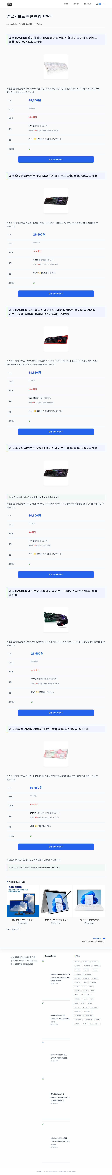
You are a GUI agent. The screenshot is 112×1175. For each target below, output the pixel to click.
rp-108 (85, 1007)
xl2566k (77, 1024)
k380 (92, 990)
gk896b (77, 990)
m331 (85, 999)
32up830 (77, 982)
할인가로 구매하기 (56, 159)
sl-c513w (87, 1011)
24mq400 (96, 966)
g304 (84, 986)
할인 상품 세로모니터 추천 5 (22, 920)
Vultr (60, 1171)
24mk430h (77, 966)
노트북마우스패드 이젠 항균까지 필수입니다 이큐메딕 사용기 (60, 1019)
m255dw (89, 995)
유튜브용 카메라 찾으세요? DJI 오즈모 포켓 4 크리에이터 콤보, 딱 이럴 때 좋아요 (60, 978)
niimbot (77, 1007)
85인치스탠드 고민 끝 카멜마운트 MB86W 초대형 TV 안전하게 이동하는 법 (60, 1097)
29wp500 (77, 978)
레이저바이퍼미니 (94, 1024)
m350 (92, 999)
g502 (90, 986)
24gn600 (94, 961)
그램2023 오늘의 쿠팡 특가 (89, 920)
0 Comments (61, 983)
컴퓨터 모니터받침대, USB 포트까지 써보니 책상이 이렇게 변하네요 (60, 1141)
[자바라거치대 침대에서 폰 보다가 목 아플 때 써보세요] (45, 1057)
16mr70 (77, 961)
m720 (82, 1003)
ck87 (84, 982)
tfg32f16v (78, 1019)
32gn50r (86, 978)
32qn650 (94, 978)
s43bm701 (77, 1011)
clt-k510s (93, 982)
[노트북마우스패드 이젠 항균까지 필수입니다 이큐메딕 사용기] (45, 1019)
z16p (84, 1024)
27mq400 (94, 970)
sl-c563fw (78, 1015)
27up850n (88, 974)
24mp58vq (87, 966)
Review (39, 24)
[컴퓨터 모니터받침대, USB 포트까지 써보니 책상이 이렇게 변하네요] (45, 1142)
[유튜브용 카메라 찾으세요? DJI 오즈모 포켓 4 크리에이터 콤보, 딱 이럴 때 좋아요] (45, 978)
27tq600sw (78, 974)
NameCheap (66, 1171)
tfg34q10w (88, 1019)
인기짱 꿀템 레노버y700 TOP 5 (48, 867)
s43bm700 (94, 1007)
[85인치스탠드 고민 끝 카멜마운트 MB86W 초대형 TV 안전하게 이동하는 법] (45, 1098)
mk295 (90, 1003)
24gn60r (85, 961)
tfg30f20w (88, 1015)
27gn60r (77, 970)
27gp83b (86, 970)
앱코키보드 (15, 929)
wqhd (98, 1019)
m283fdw (77, 999)
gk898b (85, 990)
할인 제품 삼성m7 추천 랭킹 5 (47, 497)
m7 (82, 995)
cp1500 (77, 986)
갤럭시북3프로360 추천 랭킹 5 (55, 920)
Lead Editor (13, 24)
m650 (76, 1003)
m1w (76, 995)
